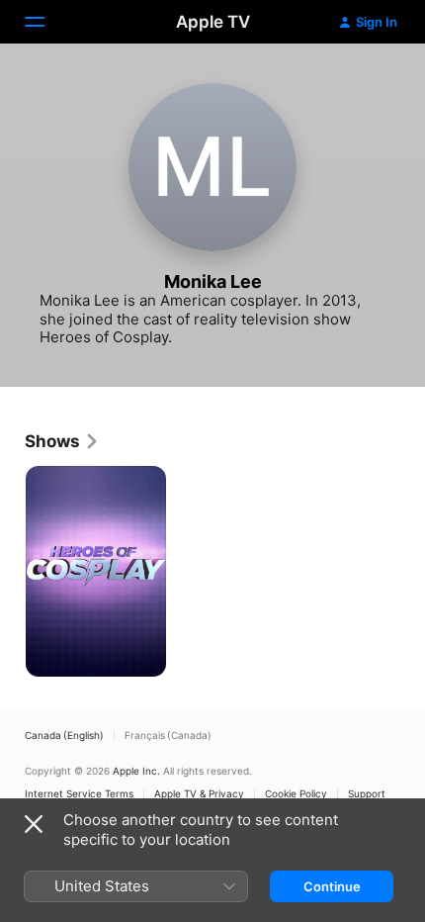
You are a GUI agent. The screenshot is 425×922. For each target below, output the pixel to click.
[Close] (33, 824)
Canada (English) (64, 735)
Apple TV (213, 22)
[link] (62, 441)
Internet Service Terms (79, 793)
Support (366, 793)
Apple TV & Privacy (199, 793)
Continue (332, 886)
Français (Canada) (168, 735)
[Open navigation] (46, 22)
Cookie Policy (296, 793)
